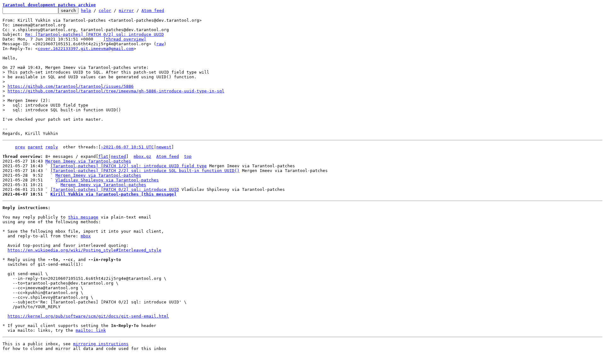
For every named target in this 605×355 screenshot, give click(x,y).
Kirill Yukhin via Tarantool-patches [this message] (113, 194)
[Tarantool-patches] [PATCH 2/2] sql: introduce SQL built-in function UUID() (144, 170)
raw (160, 44)
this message (83, 217)
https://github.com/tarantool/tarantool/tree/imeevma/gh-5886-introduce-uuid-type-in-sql (116, 91)
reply (51, 147)
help (86, 10)
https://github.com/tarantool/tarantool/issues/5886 (71, 86)
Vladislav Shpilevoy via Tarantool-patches (107, 180)
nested (118, 156)
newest (163, 147)
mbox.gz (142, 156)
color (105, 10)
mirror (126, 10)
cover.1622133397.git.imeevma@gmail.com (86, 48)
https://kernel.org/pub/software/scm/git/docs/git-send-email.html (88, 316)
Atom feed (152, 10)
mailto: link (91, 330)
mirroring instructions (101, 343)
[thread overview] (124, 39)
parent (35, 147)
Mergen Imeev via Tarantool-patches (88, 161)
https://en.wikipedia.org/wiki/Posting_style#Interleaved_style (84, 250)
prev (20, 147)
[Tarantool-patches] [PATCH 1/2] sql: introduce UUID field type (128, 166)
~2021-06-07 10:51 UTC (127, 147)
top (188, 156)
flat (103, 156)
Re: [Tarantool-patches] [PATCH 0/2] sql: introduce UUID (94, 34)
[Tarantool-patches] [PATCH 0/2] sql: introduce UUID (114, 189)
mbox (86, 236)
